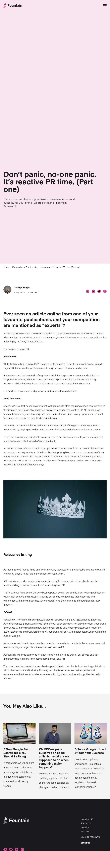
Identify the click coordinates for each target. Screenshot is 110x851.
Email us (85, 842)
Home (6, 267)
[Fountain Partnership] (12, 5)
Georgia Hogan (22, 287)
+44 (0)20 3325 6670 (90, 836)
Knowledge (17, 267)
